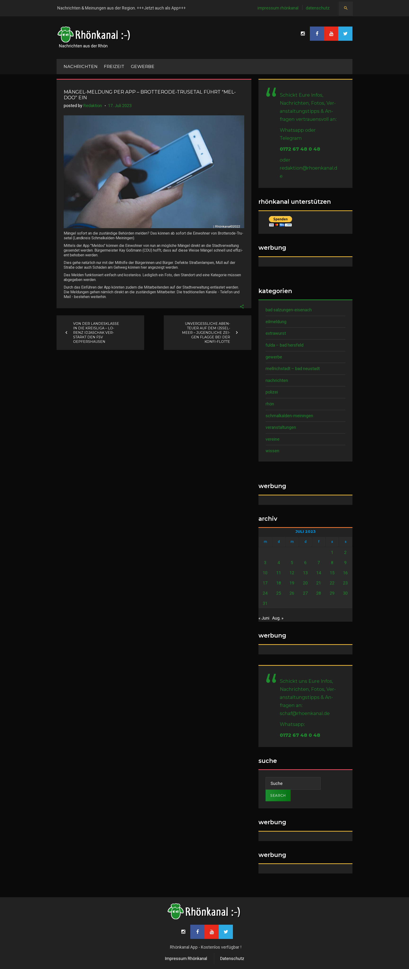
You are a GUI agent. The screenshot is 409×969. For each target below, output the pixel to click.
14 (318, 572)
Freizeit (114, 66)
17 (265, 582)
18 (278, 582)
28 (318, 593)
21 (318, 582)
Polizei (272, 391)
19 (291, 582)
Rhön (270, 403)
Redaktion (92, 105)
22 (332, 582)
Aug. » (277, 618)
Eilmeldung (276, 321)
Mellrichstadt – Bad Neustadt (293, 368)
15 (332, 572)
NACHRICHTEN (81, 66)
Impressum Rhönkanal (278, 7)
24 (265, 593)
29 (332, 593)
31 (265, 603)
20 (305, 582)
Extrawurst (276, 333)
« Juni (263, 618)
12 (291, 572)
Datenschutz (318, 7)
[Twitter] (345, 34)
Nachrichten (277, 380)
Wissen (272, 450)
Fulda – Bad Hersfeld (284, 345)
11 (278, 572)
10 (265, 572)
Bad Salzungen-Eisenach (289, 309)
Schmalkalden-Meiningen (289, 415)
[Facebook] (317, 34)
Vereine (273, 439)
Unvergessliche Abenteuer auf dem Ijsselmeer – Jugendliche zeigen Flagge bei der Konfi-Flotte (206, 332)
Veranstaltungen (281, 427)
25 (278, 593)
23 (345, 582)
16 (345, 572)
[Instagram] (303, 34)
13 (305, 572)
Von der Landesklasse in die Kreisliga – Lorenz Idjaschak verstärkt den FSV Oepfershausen (96, 332)
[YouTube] (331, 34)
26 (291, 593)
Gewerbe (143, 66)
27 (305, 593)
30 (345, 593)
